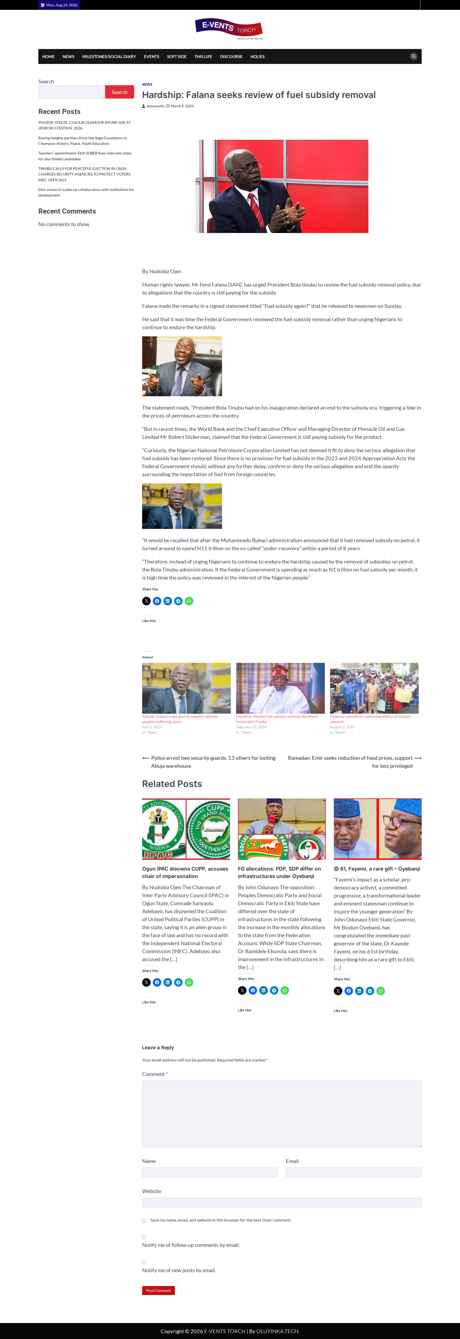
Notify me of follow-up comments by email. (191, 1245)
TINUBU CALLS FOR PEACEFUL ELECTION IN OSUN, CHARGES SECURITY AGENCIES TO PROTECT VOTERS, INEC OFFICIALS (84, 174)
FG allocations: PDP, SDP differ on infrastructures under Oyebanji (279, 873)
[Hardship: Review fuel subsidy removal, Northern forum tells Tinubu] (280, 688)
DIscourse (231, 56)
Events (151, 56)
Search (46, 81)
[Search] (414, 56)
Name (149, 1161)
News (68, 56)
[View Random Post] (415, 5)
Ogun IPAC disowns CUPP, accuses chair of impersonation (185, 873)
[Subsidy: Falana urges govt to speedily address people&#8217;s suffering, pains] (186, 688)
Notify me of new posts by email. (179, 1270)
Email (292, 1161)
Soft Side (177, 56)
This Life (203, 56)
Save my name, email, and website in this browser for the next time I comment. (220, 1219)
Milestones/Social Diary (109, 56)
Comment (155, 1074)
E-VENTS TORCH (224, 1331)
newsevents (155, 106)
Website (151, 1191)
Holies (257, 56)
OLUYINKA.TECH (277, 1331)
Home (48, 56)
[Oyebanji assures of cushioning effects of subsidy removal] (374, 688)
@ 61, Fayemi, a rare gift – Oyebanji (377, 869)
